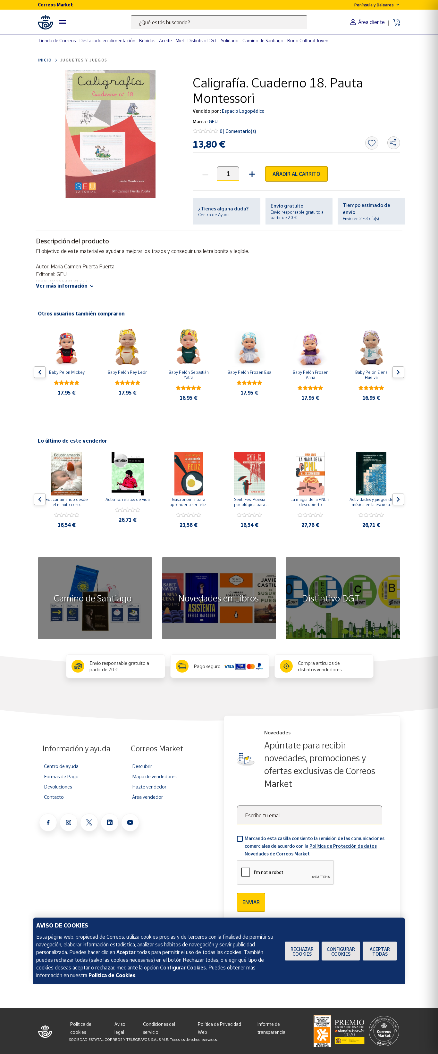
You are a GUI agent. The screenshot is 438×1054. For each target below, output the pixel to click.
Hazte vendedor (149, 786)
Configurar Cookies (341, 951)
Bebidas (147, 40)
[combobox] (219, 22)
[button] (251, 173)
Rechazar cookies (302, 951)
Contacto (54, 797)
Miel (180, 40)
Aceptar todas (380, 951)
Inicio (45, 60)
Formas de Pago (61, 776)
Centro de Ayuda (214, 214)
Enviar (251, 902)
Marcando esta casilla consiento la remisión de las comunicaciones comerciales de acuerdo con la (314, 846)
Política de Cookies (111, 975)
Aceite (165, 40)
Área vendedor (147, 797)
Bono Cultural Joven (307, 40)
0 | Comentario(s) (238, 131)
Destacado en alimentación (107, 40)
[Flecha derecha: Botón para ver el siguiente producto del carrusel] (398, 372)
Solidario (230, 40)
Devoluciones (58, 786)
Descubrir (142, 766)
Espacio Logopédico (243, 111)
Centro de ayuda (61, 766)
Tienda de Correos (57, 40)
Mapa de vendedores (154, 776)
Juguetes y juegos (83, 60)
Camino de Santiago (262, 40)
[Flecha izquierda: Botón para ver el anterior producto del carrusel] (40, 372)
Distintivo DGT (202, 40)
